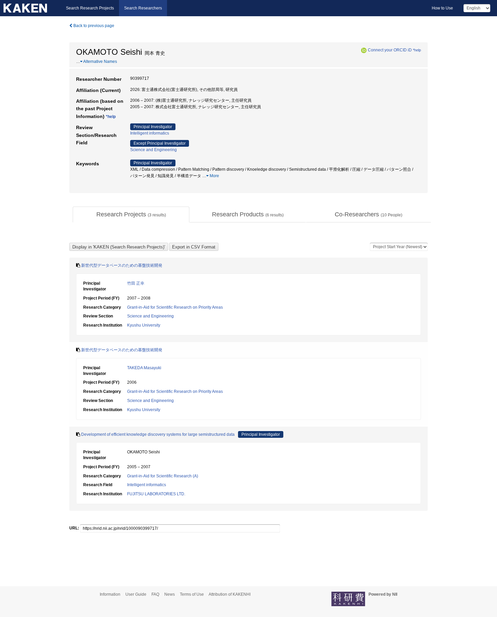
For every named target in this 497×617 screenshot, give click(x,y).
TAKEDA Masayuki (144, 367)
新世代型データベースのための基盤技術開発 (121, 265)
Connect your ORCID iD (390, 50)
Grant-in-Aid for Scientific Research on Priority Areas (175, 307)
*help (417, 50)
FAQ (155, 594)
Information (110, 594)
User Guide (135, 594)
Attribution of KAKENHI (230, 594)
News (169, 594)
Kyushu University (143, 325)
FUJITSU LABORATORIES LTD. (156, 494)
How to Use (442, 8)
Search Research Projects (90, 8)
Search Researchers (143, 8)
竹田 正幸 (135, 283)
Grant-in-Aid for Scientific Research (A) (162, 476)
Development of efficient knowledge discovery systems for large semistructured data (158, 434)
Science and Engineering (153, 149)
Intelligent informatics (149, 133)
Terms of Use (192, 594)
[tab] (131, 215)
